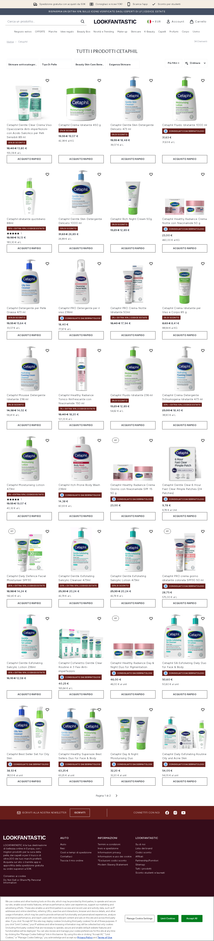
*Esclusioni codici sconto (112, 860)
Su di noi (140, 844)
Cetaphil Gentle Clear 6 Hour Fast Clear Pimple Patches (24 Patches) (182, 489)
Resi (62, 848)
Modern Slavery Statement (113, 864)
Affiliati (139, 856)
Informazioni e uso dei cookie (114, 856)
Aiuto (63, 844)
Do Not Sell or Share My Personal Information (22, 881)
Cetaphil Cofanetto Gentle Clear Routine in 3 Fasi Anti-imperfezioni (80, 667)
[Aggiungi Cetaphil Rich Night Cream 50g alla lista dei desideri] (151, 174)
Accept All (191, 918)
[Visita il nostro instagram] (175, 813)
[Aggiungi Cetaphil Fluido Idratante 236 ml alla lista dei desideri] (151, 350)
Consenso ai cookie (14, 876)
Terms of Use (104, 937)
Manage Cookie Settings (140, 918)
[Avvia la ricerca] (83, 21)
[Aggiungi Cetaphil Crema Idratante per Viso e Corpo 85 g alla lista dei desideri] (203, 264)
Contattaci (66, 856)
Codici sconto (144, 852)
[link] (175, 21)
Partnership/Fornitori (147, 860)
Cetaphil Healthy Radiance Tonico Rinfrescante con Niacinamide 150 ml (76, 399)
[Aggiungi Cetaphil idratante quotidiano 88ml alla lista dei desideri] (47, 174)
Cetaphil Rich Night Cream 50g (131, 219)
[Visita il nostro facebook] (167, 813)
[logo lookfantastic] (115, 21)
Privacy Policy (85, 937)
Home (10, 41)
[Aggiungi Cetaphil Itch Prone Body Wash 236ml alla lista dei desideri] (99, 440)
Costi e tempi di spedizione (75, 852)
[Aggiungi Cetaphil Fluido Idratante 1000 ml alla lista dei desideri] (203, 80)
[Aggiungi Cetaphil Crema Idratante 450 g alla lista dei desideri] (99, 80)
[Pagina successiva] (116, 795)
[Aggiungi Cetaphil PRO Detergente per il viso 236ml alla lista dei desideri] (99, 264)
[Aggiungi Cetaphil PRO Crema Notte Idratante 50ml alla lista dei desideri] (151, 264)
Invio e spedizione (108, 848)
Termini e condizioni (109, 844)
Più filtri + (173, 63)
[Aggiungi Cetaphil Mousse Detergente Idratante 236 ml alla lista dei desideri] (47, 350)
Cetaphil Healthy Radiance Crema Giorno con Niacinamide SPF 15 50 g (132, 489)
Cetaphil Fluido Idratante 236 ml (131, 395)
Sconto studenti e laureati (150, 872)
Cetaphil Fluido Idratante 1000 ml (184, 125)
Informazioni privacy (109, 852)
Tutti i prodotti (144, 868)
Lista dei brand (144, 848)
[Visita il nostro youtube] (183, 813)
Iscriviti (80, 812)
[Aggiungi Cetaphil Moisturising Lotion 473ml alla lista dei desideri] (47, 440)
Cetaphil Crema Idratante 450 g (80, 125)
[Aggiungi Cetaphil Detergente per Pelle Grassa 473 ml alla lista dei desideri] (47, 264)
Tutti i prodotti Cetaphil (107, 51)
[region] (107, 918)
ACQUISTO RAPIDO (29, 159)
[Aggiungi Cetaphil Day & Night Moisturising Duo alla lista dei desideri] (151, 710)
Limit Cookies (168, 918)
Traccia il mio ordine (71, 860)
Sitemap (140, 864)
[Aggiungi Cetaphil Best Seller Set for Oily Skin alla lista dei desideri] (47, 710)
